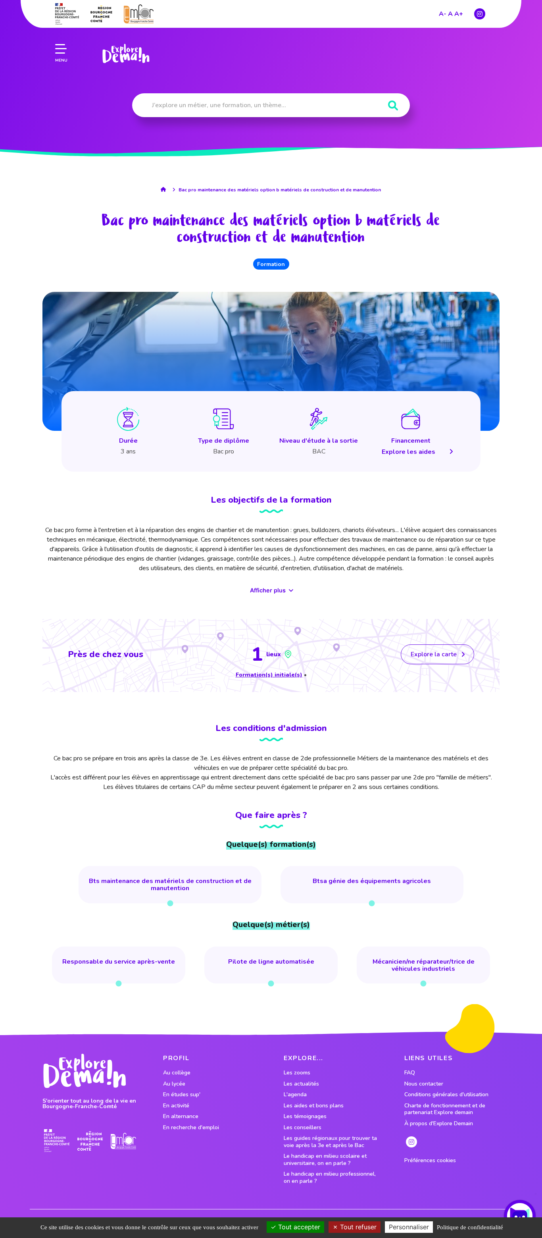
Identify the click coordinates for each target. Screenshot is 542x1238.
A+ (458, 14)
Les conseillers (302, 1127)
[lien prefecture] (67, 14)
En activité (176, 1105)
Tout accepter (298, 1227)
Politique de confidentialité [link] (470, 1227)
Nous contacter (423, 1084)
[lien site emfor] (139, 14)
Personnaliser (409, 1227)
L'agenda (295, 1094)
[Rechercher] (393, 105)
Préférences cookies (430, 1160)
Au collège (176, 1072)
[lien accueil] (165, 189)
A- (442, 14)
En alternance (180, 1116)
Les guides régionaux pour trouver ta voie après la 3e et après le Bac (330, 1142)
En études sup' (181, 1094)
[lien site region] (101, 14)
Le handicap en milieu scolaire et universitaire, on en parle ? (325, 1160)
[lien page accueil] (126, 54)
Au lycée (174, 1084)
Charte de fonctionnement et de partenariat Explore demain (444, 1109)
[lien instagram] (479, 13)
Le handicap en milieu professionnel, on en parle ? (330, 1177)
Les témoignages (305, 1116)
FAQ (409, 1072)
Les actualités (301, 1084)
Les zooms (297, 1072)
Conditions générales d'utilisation (446, 1094)
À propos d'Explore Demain (438, 1123)
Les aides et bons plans (314, 1105)
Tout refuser (357, 1227)
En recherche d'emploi (191, 1127)
